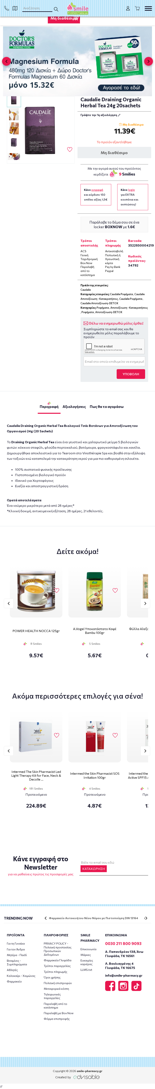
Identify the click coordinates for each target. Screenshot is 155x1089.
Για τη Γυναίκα (16, 943)
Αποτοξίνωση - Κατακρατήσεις (129, 307)
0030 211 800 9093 (123, 943)
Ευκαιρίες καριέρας (87, 962)
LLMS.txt (86, 969)
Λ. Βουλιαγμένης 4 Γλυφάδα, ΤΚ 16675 (120, 965)
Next (145, 603)
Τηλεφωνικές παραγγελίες (52, 996)
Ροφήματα (103, 307)
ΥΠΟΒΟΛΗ (131, 374)
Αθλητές (12, 970)
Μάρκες (86, 954)
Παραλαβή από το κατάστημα (55, 1005)
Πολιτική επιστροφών (58, 983)
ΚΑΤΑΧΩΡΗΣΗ (93, 869)
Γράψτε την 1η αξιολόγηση (99, 115)
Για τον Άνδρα (16, 949)
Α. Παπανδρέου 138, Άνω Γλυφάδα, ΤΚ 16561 (124, 954)
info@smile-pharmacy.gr (123, 975)
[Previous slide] (6, 61)
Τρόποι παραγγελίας (57, 966)
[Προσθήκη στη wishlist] (56, 591)
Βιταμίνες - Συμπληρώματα (17, 962)
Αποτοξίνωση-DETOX (108, 312)
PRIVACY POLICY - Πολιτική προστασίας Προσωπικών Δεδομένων (57, 949)
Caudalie (86, 289)
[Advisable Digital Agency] (77, 1077)
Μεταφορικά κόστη (56, 988)
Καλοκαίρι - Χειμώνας (21, 975)
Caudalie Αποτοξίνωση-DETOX (99, 303)
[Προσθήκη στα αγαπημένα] (69, 150)
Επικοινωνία (88, 949)
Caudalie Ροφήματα (121, 294)
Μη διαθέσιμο (64, 18)
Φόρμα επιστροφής (57, 1018)
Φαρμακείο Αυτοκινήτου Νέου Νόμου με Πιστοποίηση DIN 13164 (93, 918)
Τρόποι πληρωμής (55, 971)
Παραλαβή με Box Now (58, 1013)
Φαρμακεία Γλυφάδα (57, 960)
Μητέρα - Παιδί (17, 955)
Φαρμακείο (14, 981)
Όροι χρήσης (52, 977)
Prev (9, 603)
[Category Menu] (148, 8)
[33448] (40, 130)
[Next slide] (148, 61)
